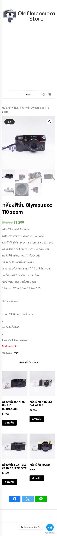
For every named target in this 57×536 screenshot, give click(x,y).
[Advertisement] (28, 54)
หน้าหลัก (6, 107)
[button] (28, 94)
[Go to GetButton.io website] (50, 533)
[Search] (44, 95)
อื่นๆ (15, 107)
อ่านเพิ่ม (9, 422)
